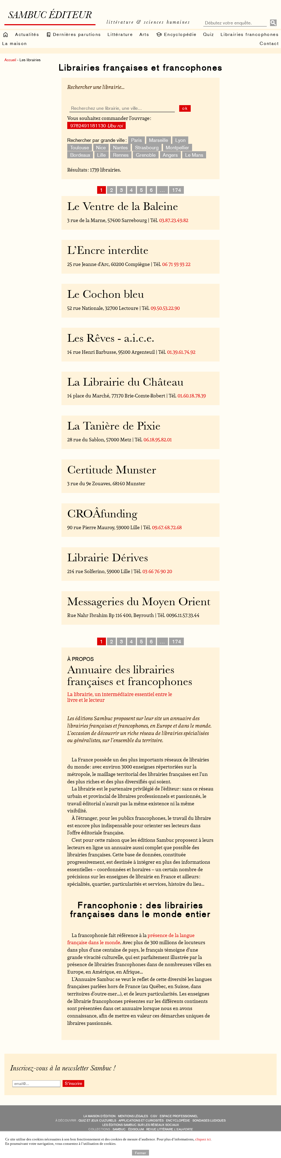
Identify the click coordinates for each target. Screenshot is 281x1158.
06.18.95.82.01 (158, 439)
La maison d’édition (99, 1116)
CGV (153, 1116)
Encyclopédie (179, 34)
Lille (101, 155)
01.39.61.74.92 (181, 352)
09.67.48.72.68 (167, 527)
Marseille (158, 140)
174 (176, 190)
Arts (144, 34)
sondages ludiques (209, 1120)
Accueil (10, 60)
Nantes (120, 147)
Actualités (27, 34)
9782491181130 (96, 125)
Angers (170, 155)
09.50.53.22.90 (165, 308)
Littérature (120, 34)
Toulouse (79, 147)
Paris (136, 140)
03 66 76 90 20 (157, 571)
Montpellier (177, 147)
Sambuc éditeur (50, 16)
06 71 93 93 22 (176, 264)
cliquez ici (203, 1139)
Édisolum (136, 1129)
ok (185, 108)
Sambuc (119, 1129)
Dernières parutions (76, 34)
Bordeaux (80, 155)
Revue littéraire (169, 1129)
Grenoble (146, 155)
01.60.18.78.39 (192, 395)
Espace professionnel (179, 1116)
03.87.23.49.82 (173, 220)
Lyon (180, 140)
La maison (14, 43)
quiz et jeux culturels (97, 1120)
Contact (269, 43)
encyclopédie (178, 1120)
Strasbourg (147, 147)
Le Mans (194, 155)
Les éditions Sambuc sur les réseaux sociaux (140, 1125)
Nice (101, 147)
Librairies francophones (250, 34)
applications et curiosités (141, 1120)
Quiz (208, 34)
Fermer (140, 1152)
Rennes (121, 155)
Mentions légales (133, 1116)
